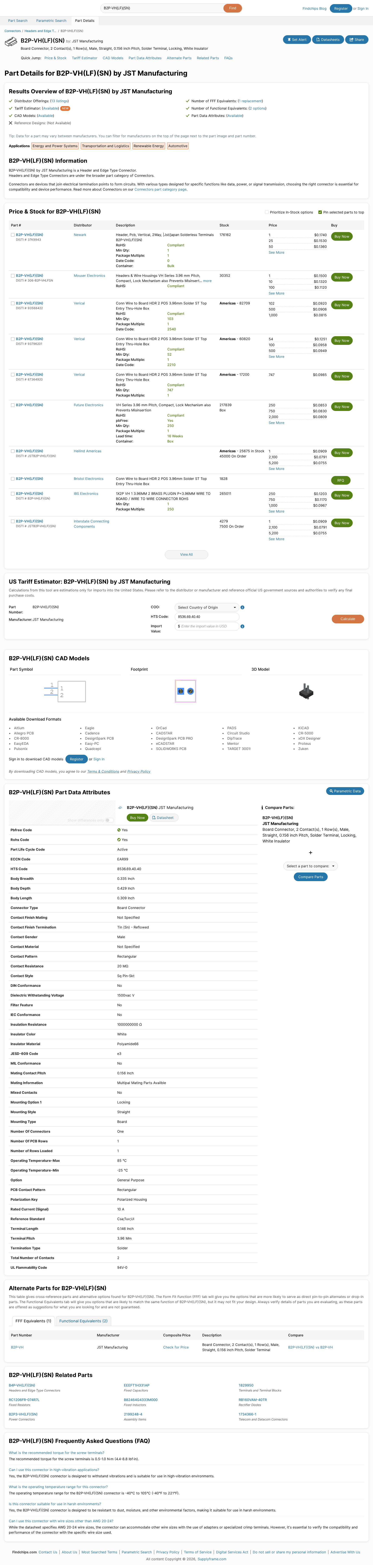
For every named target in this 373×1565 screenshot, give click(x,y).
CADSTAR (164, 733)
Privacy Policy (138, 771)
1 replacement (250, 101)
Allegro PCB (24, 733)
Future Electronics (88, 405)
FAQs (228, 58)
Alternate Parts (179, 58)
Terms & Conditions (103, 771)
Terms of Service (198, 1552)
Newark (80, 234)
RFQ (340, 480)
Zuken (303, 749)
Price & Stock (55, 58)
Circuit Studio (238, 733)
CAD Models (113, 58)
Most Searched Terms (99, 1552)
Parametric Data (347, 791)
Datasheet (165, 817)
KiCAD (303, 728)
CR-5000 (305, 733)
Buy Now (342, 236)
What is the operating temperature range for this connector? (58, 1487)
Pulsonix (21, 749)
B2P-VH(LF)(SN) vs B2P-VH (310, 1347)
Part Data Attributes (145, 58)
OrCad (161, 728)
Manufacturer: (19, 619)
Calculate (348, 619)
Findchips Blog (315, 8)
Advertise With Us (345, 1552)
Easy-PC (92, 743)
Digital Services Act (232, 1552)
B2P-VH (17, 1347)
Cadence (92, 733)
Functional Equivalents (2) (83, 1321)
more (207, 281)
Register (341, 8)
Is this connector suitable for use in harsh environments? (55, 1504)
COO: (155, 607)
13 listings (59, 101)
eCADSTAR (165, 743)
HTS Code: (160, 616)
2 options (257, 108)
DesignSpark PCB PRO (174, 738)
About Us (69, 1552)
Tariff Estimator (84, 58)
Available (50, 108)
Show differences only (86, 820)
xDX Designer (309, 738)
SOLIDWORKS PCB (171, 749)
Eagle (89, 728)
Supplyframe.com (212, 1559)
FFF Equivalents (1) (33, 1321)
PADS (231, 728)
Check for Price (176, 1347)
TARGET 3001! (239, 749)
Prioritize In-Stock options (291, 212)
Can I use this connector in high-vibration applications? (54, 1470)
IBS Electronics (86, 493)
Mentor (233, 743)
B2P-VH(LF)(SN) (29, 234)
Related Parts (208, 58)
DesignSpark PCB (99, 738)
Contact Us (48, 1552)
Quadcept (93, 749)
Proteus (304, 743)
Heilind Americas (87, 451)
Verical (79, 303)
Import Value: (156, 628)
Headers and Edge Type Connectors (41, 31)
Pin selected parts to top (343, 212)
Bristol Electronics (88, 478)
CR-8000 (21, 738)
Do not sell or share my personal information (289, 1552)
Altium (19, 728)
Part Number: (16, 609)
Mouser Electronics (89, 275)
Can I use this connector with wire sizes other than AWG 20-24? (61, 1521)
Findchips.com (19, 9)
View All (186, 554)
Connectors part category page (160, 189)
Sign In (362, 8)
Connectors (13, 31)
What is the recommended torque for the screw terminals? (56, 1452)
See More (276, 252)
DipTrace (234, 738)
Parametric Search (137, 1552)
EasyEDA (21, 743)
